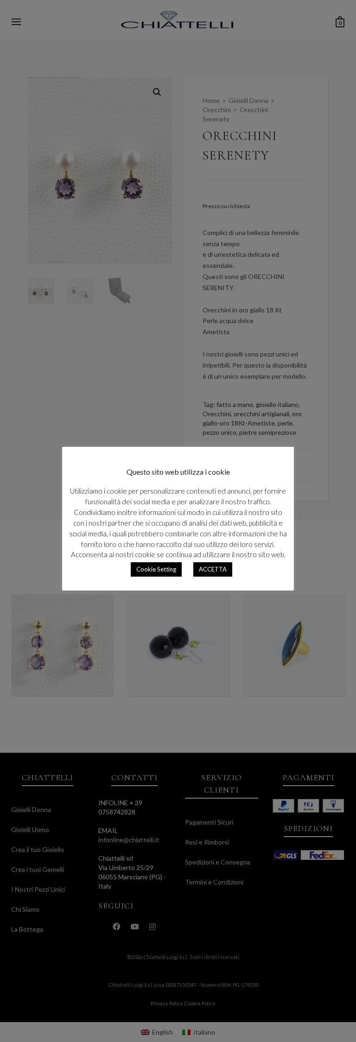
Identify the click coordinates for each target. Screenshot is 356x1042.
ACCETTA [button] (213, 569)
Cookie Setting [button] (156, 569)
